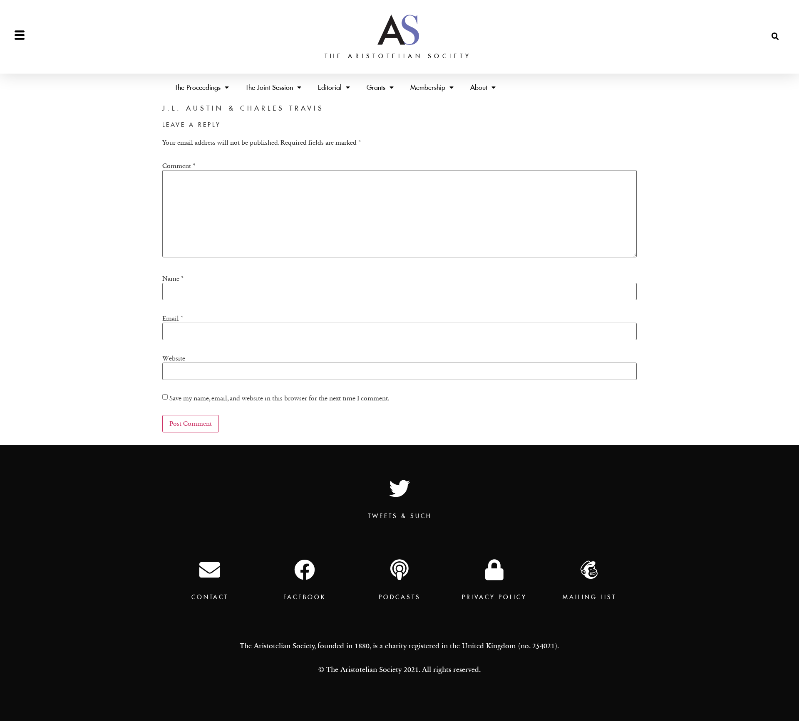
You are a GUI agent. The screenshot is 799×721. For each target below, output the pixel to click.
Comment (179, 166)
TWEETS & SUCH (400, 516)
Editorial (330, 87)
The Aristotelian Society (398, 56)
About (478, 87)
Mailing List (589, 597)
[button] (775, 36)
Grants (376, 87)
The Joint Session (269, 87)
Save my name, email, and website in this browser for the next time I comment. (279, 398)
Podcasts (400, 597)
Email (173, 318)
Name (173, 278)
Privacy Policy (494, 597)
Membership (427, 87)
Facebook (304, 597)
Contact (209, 597)
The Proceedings (198, 87)
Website (173, 358)
